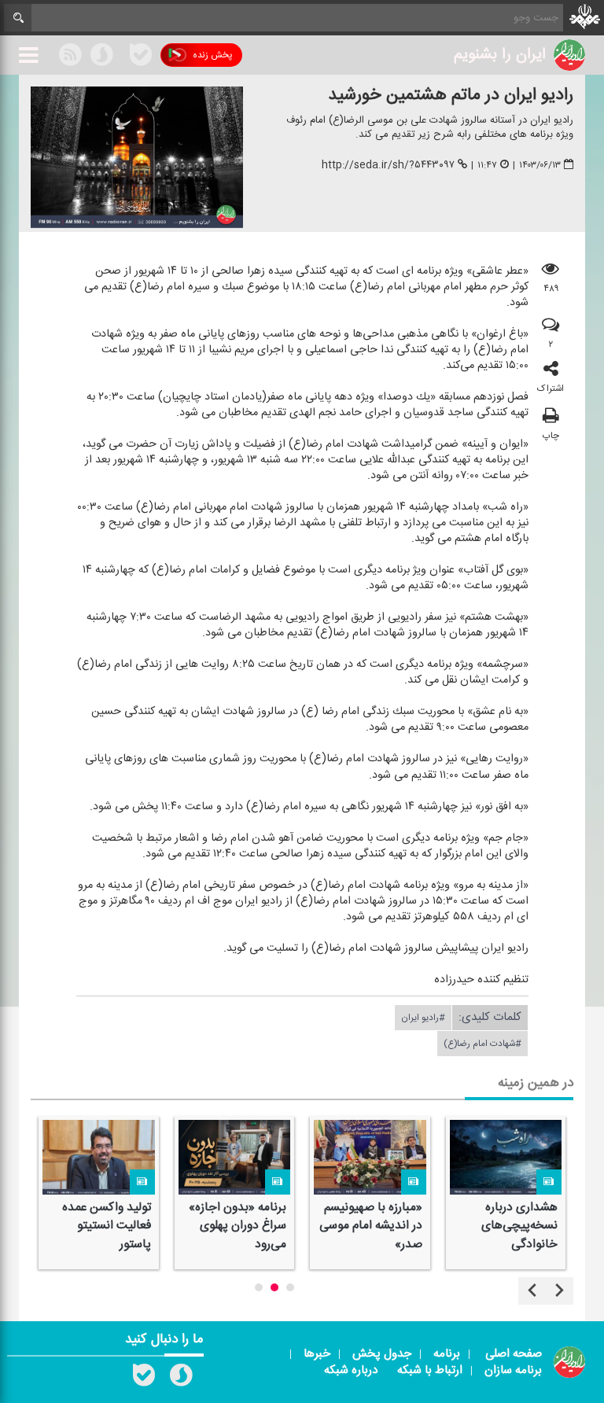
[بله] (141, 57)
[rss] (70, 57)
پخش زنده (212, 55)
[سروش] (101, 57)
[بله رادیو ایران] (144, 1378)
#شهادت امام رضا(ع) (482, 1043)
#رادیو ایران (423, 1018)
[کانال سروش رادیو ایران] (181, 1378)
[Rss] (121, 54)
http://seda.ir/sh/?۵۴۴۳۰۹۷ (388, 165)
